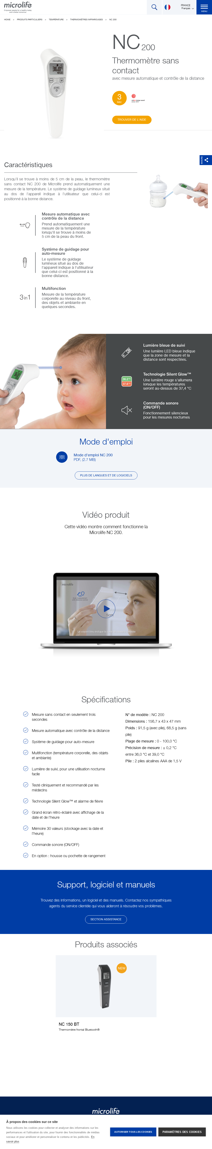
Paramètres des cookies (182, 1132)
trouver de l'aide (132, 119)
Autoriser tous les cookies (133, 1132)
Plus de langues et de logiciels (106, 475)
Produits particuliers (29, 20)
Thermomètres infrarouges (86, 20)
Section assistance (106, 919)
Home (7, 20)
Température (56, 20)
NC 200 (113, 20)
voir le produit (106, 996)
